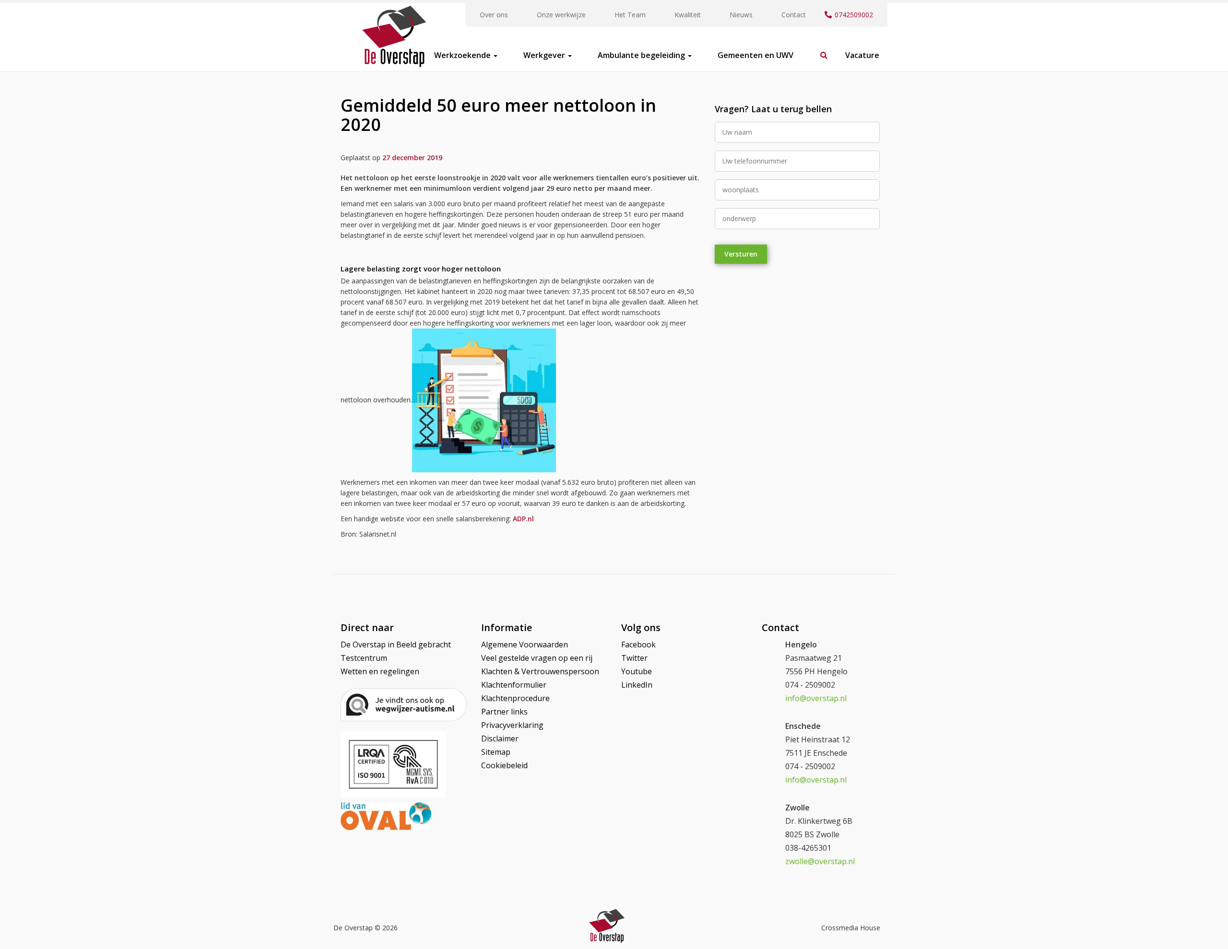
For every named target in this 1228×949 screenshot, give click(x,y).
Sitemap (495, 752)
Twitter (634, 658)
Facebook (638, 644)
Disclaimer (500, 738)
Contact (793, 14)
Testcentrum (364, 658)
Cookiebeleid (504, 765)
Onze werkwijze (561, 14)
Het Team (630, 14)
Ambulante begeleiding (642, 55)
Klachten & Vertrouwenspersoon (540, 671)
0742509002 (854, 14)
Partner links (504, 711)
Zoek (819, 50)
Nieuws (741, 14)
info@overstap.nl (816, 698)
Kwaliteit (687, 14)
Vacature (862, 55)
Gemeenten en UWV (755, 55)
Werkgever (545, 55)
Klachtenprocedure (515, 698)
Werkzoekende (463, 55)
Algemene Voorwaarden (524, 644)
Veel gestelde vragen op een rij (536, 658)
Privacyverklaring (512, 725)
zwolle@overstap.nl (820, 861)
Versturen (740, 253)
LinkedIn (636, 685)
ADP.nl (523, 518)
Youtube (636, 671)
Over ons (494, 14)
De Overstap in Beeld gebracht (396, 644)
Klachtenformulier (513, 685)
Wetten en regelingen (380, 671)
